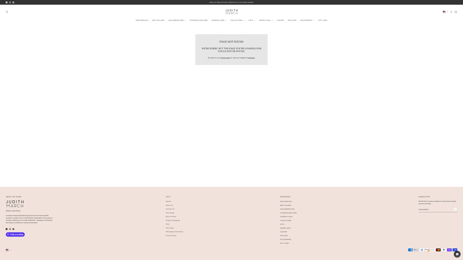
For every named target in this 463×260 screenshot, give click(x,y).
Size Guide (170, 213)
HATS (282, 224)
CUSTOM (283, 232)
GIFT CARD (284, 243)
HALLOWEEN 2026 (287, 209)
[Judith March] (231, 12)
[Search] (7, 11)
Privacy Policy (171, 235)
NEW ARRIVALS (286, 201)
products (251, 58)
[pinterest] (13, 2)
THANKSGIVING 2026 (288, 213)
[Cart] (456, 11)
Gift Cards (170, 228)
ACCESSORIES (285, 239)
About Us (169, 205)
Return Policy (171, 216)
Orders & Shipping (173, 220)
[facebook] (6, 2)
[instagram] (10, 2)
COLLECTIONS (285, 220)
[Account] (451, 11)
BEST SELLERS (285, 205)
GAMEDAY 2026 (286, 217)
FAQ (167, 224)
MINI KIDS (284, 236)
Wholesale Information (174, 232)
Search (168, 201)
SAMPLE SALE (285, 228)
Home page (225, 58)
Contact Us (170, 209)
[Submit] (455, 209)
